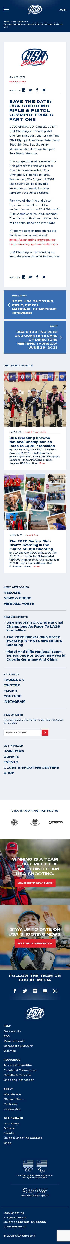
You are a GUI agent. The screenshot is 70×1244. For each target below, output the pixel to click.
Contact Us (12, 1031)
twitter (12, 685)
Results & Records (17, 1074)
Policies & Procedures (20, 1070)
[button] (23, 90)
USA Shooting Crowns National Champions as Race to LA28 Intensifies (34, 626)
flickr (10, 690)
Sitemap (10, 1050)
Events (11, 762)
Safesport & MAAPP (18, 1045)
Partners (10, 1104)
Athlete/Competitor (18, 1065)
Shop (9, 773)
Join (62, 9)
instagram (14, 701)
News (13, 22)
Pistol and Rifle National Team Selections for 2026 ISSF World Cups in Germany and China (35, 655)
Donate (11, 756)
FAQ (7, 1036)
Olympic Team (14, 1099)
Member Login (14, 1040)
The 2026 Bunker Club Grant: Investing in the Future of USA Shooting (34, 641)
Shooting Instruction (19, 1079)
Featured (22, 22)
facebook (14, 679)
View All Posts (19, 603)
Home (6, 22)
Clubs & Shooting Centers (31, 767)
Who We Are (12, 1094)
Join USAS (14, 751)
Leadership (12, 1108)
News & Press (17, 81)
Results (12, 592)
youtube (12, 696)
